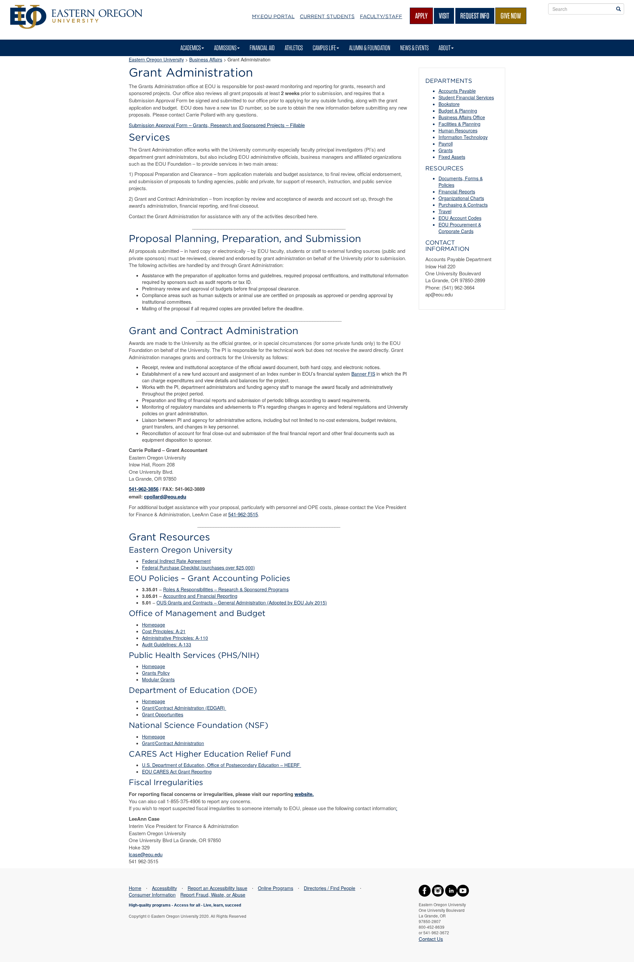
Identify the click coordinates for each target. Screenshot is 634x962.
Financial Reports (457, 191)
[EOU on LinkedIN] (451, 890)
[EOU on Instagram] (438, 890)
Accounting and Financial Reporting (200, 596)
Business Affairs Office (462, 117)
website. (304, 794)
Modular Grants (158, 679)
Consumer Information (152, 894)
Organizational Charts (461, 198)
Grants (446, 150)
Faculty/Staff (381, 16)
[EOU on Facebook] (425, 890)
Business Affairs (205, 59)
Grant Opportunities (162, 714)
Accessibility (164, 888)
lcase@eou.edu (145, 854)
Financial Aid (262, 48)
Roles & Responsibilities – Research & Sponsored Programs (226, 589)
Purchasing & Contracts (463, 204)
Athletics (294, 48)
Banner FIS (363, 373)
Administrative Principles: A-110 (175, 638)
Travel (445, 211)
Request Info (474, 15)
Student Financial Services (466, 97)
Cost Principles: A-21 (164, 631)
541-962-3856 (143, 489)
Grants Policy (156, 673)
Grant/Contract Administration (173, 743)
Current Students (327, 16)
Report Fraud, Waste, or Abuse (212, 894)
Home (135, 888)
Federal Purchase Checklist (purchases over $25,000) (198, 567)
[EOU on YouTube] (463, 890)
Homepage (153, 624)
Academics (190, 48)
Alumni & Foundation (369, 48)
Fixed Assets (452, 157)
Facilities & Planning (459, 123)
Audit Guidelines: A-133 (166, 644)
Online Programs (275, 888)
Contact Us (431, 938)
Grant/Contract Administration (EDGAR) (184, 707)
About (444, 48)
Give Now (511, 15)
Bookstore (449, 104)
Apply (421, 15)
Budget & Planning (458, 110)
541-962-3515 (243, 514)
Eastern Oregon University (156, 59)
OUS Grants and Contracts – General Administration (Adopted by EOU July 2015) (242, 602)
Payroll (446, 143)
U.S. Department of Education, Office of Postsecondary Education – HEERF (221, 765)
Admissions (225, 48)
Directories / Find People (329, 888)
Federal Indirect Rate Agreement (176, 561)
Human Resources (458, 130)
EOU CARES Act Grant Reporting (177, 771)
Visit (444, 15)
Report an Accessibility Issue (217, 888)
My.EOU (273, 16)
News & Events (414, 48)
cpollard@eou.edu (165, 496)
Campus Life (324, 48)
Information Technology (463, 137)
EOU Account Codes (460, 218)
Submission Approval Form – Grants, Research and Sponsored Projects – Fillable (217, 124)
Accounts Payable (457, 90)
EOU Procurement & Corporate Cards (460, 227)
